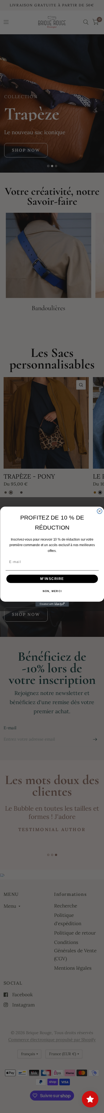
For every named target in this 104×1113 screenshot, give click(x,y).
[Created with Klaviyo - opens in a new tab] (52, 603)
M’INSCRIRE (52, 578)
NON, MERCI (52, 591)
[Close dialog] (99, 510)
